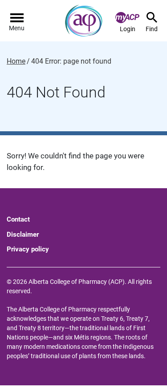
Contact (18, 219)
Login (127, 28)
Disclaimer (23, 234)
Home (16, 61)
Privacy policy (28, 249)
